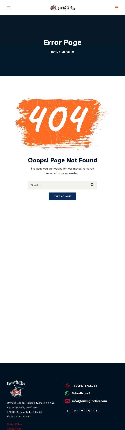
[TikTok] (96, 410)
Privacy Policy (14, 424)
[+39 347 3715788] (67, 385)
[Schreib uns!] (67, 393)
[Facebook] (67, 410)
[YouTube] (82, 410)
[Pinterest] (89, 410)
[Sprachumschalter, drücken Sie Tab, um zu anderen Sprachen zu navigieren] (116, 7)
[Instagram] (75, 410)
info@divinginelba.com (89, 401)
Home (54, 51)
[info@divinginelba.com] (67, 401)
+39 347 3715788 (84, 386)
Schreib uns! (81, 393)
